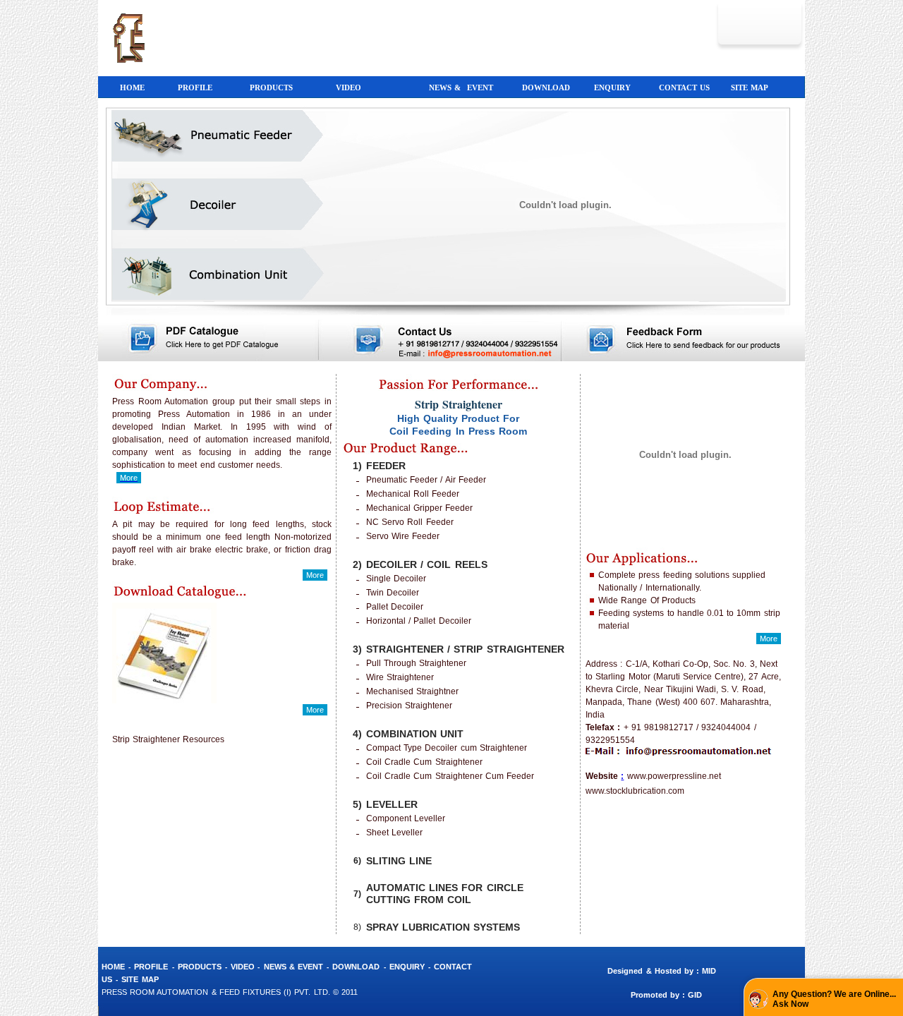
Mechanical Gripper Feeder (419, 508)
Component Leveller (405, 818)
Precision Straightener (409, 705)
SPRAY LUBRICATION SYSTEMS (443, 927)
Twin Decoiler (392, 593)
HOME (113, 966)
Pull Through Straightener (416, 663)
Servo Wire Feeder (403, 536)
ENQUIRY (407, 966)
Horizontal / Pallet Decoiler (418, 621)
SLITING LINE (399, 860)
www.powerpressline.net (674, 776)
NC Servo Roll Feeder (410, 522)
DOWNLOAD (356, 966)
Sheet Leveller (394, 832)
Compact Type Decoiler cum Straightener (446, 748)
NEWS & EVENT (293, 966)
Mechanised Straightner (412, 691)
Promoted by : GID (667, 995)
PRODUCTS (200, 966)
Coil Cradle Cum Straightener (424, 762)
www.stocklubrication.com (635, 791)
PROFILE (151, 966)
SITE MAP (139, 979)
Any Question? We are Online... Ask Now (834, 999)
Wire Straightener (400, 677)
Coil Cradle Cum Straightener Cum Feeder (450, 776)
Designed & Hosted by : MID (664, 971)
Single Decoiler (396, 578)
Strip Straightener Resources (168, 739)
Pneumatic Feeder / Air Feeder (426, 480)
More (315, 575)
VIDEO (244, 966)
